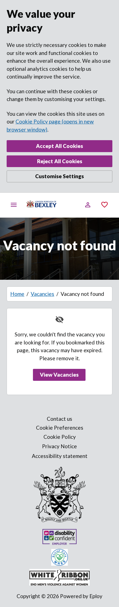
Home (17, 294)
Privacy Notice (59, 446)
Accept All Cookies (59, 146)
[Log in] (88, 204)
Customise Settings (59, 176)
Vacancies (42, 294)
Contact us (59, 418)
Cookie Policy (59, 437)
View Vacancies (59, 374)
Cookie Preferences (59, 427)
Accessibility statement (59, 456)
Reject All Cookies (59, 161)
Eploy (95, 596)
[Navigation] (14, 204)
